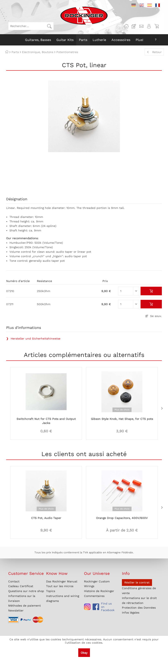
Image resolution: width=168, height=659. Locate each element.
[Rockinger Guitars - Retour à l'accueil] (84, 16)
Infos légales (130, 612)
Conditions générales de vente (139, 591)
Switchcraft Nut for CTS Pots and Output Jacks (46, 421)
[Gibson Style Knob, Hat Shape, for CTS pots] (122, 391)
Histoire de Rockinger (99, 591)
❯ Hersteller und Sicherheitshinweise (33, 338)
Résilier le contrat (137, 582)
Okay (84, 652)
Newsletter (16, 610)
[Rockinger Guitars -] (126, 26)
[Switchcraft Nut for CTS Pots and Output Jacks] (46, 391)
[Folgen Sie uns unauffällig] (87, 607)
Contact (13, 581)
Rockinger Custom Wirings (97, 584)
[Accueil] (6, 52)
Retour (157, 52)
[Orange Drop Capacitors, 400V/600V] (122, 490)
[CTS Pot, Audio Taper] (46, 490)
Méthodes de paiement (24, 605)
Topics (50, 591)
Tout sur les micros (59, 586)
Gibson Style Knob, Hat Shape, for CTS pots (122, 418)
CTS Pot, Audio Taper (46, 518)
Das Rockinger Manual (61, 581)
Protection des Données (139, 607)
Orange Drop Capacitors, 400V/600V (122, 518)
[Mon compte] (149, 26)
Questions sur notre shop (26, 591)
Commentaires (94, 596)
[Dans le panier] (151, 291)
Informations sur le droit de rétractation (139, 600)
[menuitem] (31, 26)
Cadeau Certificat (20, 586)
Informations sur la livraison (21, 598)
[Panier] (156, 26)
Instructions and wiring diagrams (62, 598)
